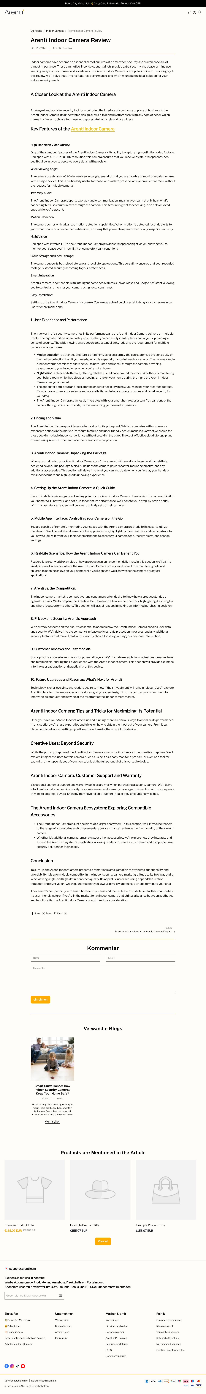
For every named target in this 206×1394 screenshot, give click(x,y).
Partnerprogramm (115, 1332)
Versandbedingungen (167, 1332)
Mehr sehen (52, 1121)
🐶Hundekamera (14, 1332)
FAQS (109, 1350)
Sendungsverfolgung (117, 1344)
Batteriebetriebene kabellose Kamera (25, 1338)
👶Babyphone (12, 1326)
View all (103, 1241)
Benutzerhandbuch (116, 1356)
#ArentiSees (112, 1320)
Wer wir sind (61, 1320)
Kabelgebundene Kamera (18, 1344)
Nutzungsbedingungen (168, 1344)
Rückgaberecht (164, 1326)
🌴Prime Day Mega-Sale (18, 1320)
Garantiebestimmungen (169, 1320)
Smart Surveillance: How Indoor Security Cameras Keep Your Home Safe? (143, 931)
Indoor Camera (55, 30)
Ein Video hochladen (117, 1326)
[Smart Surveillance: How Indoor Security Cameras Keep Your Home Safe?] (52, 1059)
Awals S (60, 1098)
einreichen (40, 999)
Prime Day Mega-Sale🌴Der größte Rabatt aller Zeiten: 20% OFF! (103, 3)
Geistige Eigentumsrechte (170, 1350)
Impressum (61, 1338)
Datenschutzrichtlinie (167, 1338)
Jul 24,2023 (47, 1098)
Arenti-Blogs (62, 1332)
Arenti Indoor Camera (93, 128)
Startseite (36, 30)
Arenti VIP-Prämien (116, 1338)
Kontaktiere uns (63, 1326)
